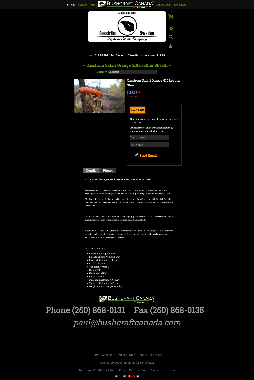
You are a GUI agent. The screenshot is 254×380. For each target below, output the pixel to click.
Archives (170, 370)
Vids (93, 4)
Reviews (156, 370)
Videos (123, 355)
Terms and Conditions (93, 370)
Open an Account (111, 362)
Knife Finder (163, 4)
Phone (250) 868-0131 (85, 309)
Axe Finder (180, 4)
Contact (83, 4)
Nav (73, 4)
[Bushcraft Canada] (125, 4)
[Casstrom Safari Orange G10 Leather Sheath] (99, 96)
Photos (108, 170)
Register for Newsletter (139, 362)
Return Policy (118, 370)
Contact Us (109, 355)
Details (91, 170)
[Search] (172, 38)
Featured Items (139, 370)
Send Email (148, 155)
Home (96, 355)
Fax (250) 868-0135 (169, 309)
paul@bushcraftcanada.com (127, 322)
